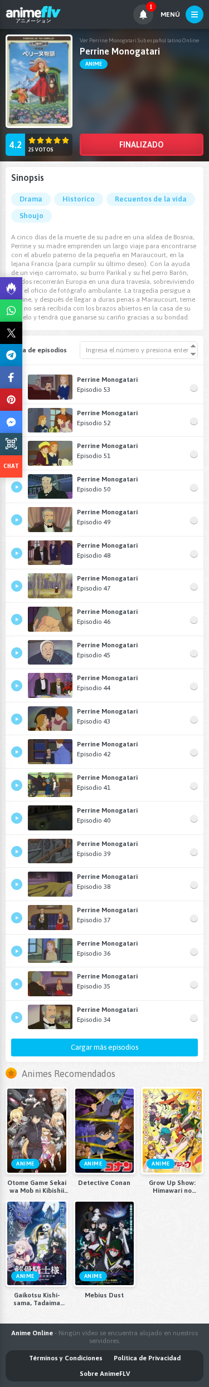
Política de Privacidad (147, 1358)
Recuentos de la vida (151, 199)
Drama (31, 199)
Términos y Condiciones (66, 1358)
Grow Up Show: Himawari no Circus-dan (172, 1186)
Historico (78, 199)
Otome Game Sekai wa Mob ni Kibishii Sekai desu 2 (36, 1186)
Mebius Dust (104, 1295)
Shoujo (31, 216)
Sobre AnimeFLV (105, 1374)
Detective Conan (104, 1183)
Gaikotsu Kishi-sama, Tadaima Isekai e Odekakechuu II (36, 1299)
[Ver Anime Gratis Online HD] (33, 14)
